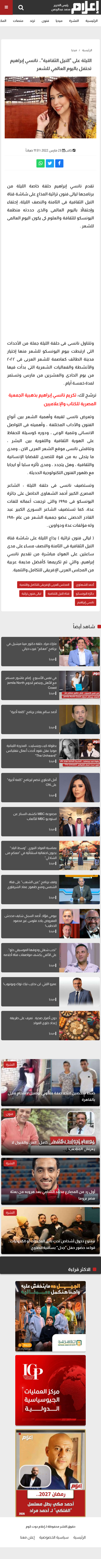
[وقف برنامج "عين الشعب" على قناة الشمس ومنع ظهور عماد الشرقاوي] (79, 889)
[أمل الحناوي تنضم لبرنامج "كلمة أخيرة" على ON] (79, 787)
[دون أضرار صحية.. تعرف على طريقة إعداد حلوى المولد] (79, 1025)
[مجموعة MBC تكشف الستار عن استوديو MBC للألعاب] (79, 821)
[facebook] (59, 163)
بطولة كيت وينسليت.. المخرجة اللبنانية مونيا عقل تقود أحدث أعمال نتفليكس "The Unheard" (31, 750)
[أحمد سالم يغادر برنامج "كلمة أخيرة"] (79, 719)
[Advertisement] (50, 284)
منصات (18, 21)
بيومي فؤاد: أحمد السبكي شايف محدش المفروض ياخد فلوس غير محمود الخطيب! (30, 921)
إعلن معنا (27, 1537)
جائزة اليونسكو (85, 593)
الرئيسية (91, 21)
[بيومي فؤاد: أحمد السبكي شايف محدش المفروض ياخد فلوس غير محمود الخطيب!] (79, 923)
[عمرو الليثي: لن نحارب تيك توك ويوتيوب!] (79, 991)
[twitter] (50, 163)
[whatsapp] (40, 163)
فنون (45, 21)
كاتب (68, 150)
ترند (32, 21)
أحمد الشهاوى (85, 584)
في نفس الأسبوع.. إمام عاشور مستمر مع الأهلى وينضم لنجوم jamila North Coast (31, 683)
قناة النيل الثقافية (58, 593)
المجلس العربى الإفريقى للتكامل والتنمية (44, 584)
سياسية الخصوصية (54, 1537)
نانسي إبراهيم (85, 602)
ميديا (59, 21)
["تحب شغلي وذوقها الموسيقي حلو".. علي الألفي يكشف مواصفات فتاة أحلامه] (79, 957)
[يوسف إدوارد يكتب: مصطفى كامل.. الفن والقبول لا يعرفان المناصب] (50, 1131)
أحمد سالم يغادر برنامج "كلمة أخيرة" (33, 712)
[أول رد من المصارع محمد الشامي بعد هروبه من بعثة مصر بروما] (50, 1181)
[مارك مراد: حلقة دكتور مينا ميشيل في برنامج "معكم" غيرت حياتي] (79, 651)
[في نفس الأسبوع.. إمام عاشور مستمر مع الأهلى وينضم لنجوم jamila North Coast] (79, 685)
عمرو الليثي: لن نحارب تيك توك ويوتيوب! (30, 984)
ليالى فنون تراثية (31, 593)
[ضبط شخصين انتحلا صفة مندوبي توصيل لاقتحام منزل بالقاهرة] (50, 1082)
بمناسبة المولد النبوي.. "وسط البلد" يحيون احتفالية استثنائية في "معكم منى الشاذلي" (31, 853)
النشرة (74, 21)
